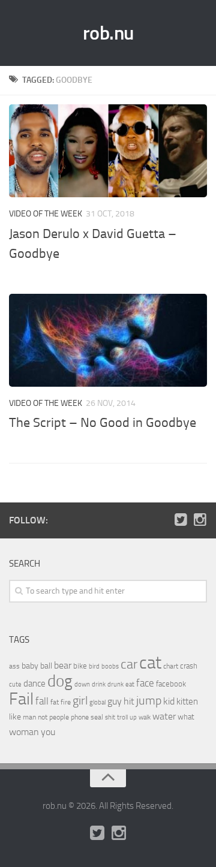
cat (150, 662)
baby (30, 666)
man (29, 717)
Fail (21, 699)
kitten (187, 701)
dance (34, 684)
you (48, 731)
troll (122, 717)
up (133, 717)
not (42, 717)
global (97, 702)
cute (15, 684)
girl (80, 701)
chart (170, 666)
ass (14, 666)
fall (42, 701)
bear (62, 665)
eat (129, 684)
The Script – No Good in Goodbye (102, 423)
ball (46, 666)
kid (169, 701)
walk (145, 717)
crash (188, 665)
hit (129, 701)
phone (80, 717)
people (59, 716)
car (129, 664)
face (145, 683)
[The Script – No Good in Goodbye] (108, 340)
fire (66, 702)
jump (148, 700)
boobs (110, 666)
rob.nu (108, 33)
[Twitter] (180, 520)
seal (97, 717)
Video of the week (45, 214)
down (82, 684)
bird (94, 666)
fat (54, 702)
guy (114, 701)
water (164, 716)
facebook (171, 683)
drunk (115, 684)
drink (99, 684)
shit (110, 717)
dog (60, 681)
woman (24, 731)
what (186, 716)
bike (80, 665)
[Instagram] (200, 520)
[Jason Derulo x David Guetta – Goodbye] (108, 150)
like (15, 717)
